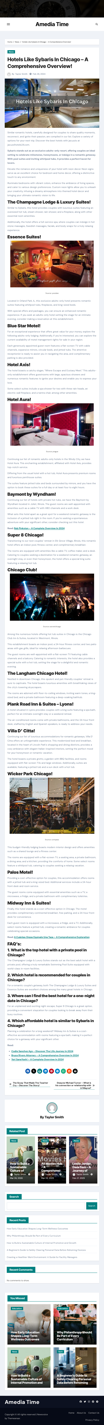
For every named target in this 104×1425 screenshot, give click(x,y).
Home (71, 1412)
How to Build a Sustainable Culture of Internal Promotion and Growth (41, 1243)
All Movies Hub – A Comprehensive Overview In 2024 (51, 1171)
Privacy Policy (92, 1420)
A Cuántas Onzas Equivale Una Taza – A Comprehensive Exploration (52, 937)
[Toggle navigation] (8, 24)
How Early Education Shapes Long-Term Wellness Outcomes (37, 1228)
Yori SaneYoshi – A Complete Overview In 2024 (37, 1059)
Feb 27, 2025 (78, 1178)
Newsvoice (42, 1414)
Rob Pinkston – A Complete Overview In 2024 (39, 528)
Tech (60, 1351)
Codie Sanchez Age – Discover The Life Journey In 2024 (42, 1051)
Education (17, 1308)
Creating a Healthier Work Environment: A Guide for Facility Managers (42, 1257)
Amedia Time (52, 24)
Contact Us (93, 1412)
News (11, 52)
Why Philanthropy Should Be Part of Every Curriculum (34, 1235)
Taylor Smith (21, 74)
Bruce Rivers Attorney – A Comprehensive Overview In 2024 (45, 1055)
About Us (81, 1412)
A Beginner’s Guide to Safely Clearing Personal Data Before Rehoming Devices (46, 1250)
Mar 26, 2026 (16, 1178)
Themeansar (14, 1418)
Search (14, 1196)
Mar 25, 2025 (47, 1178)
